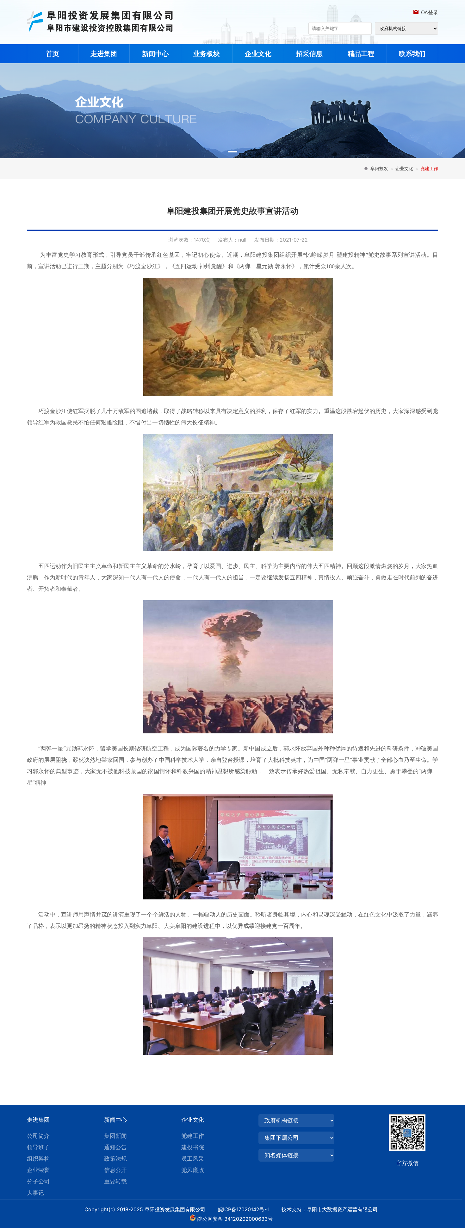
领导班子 (38, 1147)
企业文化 (258, 54)
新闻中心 (155, 54)
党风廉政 (192, 1170)
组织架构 (38, 1158)
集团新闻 (115, 1135)
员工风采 (192, 1158)
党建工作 (192, 1135)
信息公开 (115, 1170)
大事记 (35, 1192)
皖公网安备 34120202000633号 (235, 1219)
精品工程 (361, 54)
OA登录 (429, 12)
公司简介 (38, 1135)
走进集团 (103, 54)
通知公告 (115, 1147)
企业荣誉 (38, 1170)
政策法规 (115, 1158)
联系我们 (412, 54)
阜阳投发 (379, 168)
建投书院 (192, 1147)
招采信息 (309, 54)
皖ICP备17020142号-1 (249, 1209)
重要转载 (115, 1181)
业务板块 (206, 54)
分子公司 (38, 1181)
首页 (52, 54)
